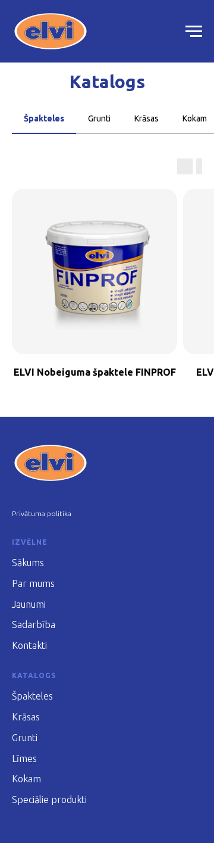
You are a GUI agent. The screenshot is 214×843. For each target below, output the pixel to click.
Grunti (24, 737)
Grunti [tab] (99, 118)
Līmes (24, 758)
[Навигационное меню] (193, 32)
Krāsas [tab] (146, 118)
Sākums (28, 562)
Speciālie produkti (49, 799)
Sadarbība (33, 624)
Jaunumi (29, 604)
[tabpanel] (107, 278)
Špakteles (32, 696)
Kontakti (29, 645)
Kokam (26, 778)
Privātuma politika (41, 513)
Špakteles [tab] (44, 118)
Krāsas (26, 716)
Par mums (33, 583)
